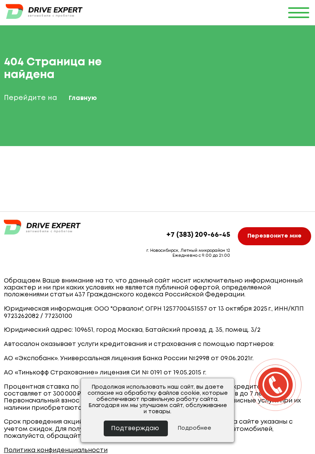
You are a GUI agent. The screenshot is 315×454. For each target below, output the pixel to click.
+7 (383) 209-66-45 (198, 235)
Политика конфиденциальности (56, 450)
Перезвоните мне (274, 236)
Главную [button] (83, 98)
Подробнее (194, 428)
